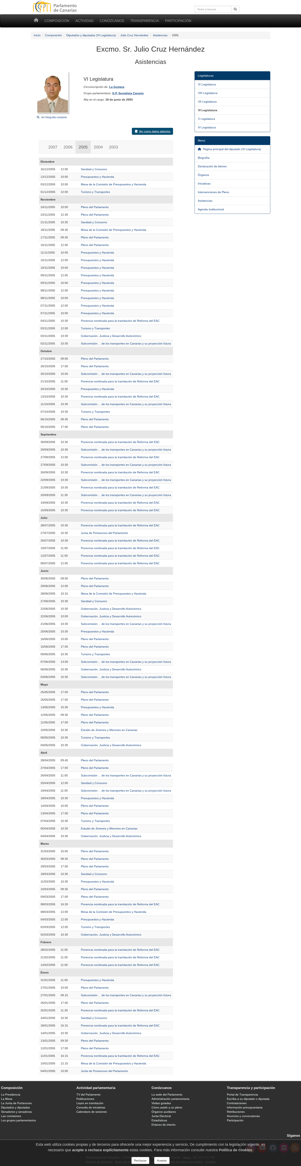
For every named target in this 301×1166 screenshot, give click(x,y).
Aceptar (162, 1160)
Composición (56, 21)
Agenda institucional (211, 209)
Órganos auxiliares (164, 1111)
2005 (83, 147)
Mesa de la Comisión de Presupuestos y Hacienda (113, 184)
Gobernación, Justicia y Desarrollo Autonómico (111, 336)
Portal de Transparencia (242, 1094)
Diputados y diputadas (15, 1107)
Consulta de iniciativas (90, 1107)
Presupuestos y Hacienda (97, 176)
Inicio (37, 35)
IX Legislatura (207, 84)
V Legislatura (206, 118)
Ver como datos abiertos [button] (154, 131)
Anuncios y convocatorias (243, 1116)
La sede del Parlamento (167, 1094)
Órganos (203, 175)
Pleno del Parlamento (95, 207)
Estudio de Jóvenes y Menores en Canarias (109, 730)
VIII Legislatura (207, 93)
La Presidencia (10, 1094)
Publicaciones (85, 1098)
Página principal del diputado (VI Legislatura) (231, 149)
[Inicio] (36, 21)
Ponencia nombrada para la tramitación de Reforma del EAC (120, 320)
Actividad (84, 21)
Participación (178, 21)
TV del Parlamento (88, 1094)
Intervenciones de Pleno (213, 192)
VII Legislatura (207, 101)
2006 (67, 147)
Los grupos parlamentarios (18, 1120)
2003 (113, 147)
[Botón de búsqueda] (235, 9)
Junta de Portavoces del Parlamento (104, 533)
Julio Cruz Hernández (134, 35)
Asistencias (160, 35)
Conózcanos (112, 21)
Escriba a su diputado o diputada (248, 1098)
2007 (52, 147)
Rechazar (140, 1160)
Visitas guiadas (161, 1103)
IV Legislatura (207, 127)
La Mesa (6, 1098)
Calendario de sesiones (91, 1111)
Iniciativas (204, 183)
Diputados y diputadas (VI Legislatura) (91, 35)
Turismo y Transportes (95, 192)
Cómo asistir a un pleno (167, 1107)
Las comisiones (11, 1116)
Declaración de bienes (212, 166)
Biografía (203, 157)
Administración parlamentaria (170, 1098)
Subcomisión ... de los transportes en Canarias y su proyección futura (126, 343)
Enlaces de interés (163, 1124)
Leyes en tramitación (89, 1103)
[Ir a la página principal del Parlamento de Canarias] (55, 6)
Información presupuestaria (245, 1107)
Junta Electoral (161, 1116)
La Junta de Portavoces (16, 1103)
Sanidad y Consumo (94, 169)
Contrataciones (237, 1103)
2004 (98, 147)
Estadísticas (159, 1120)
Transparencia (144, 21)
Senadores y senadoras (16, 1111)
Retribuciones (236, 1111)
